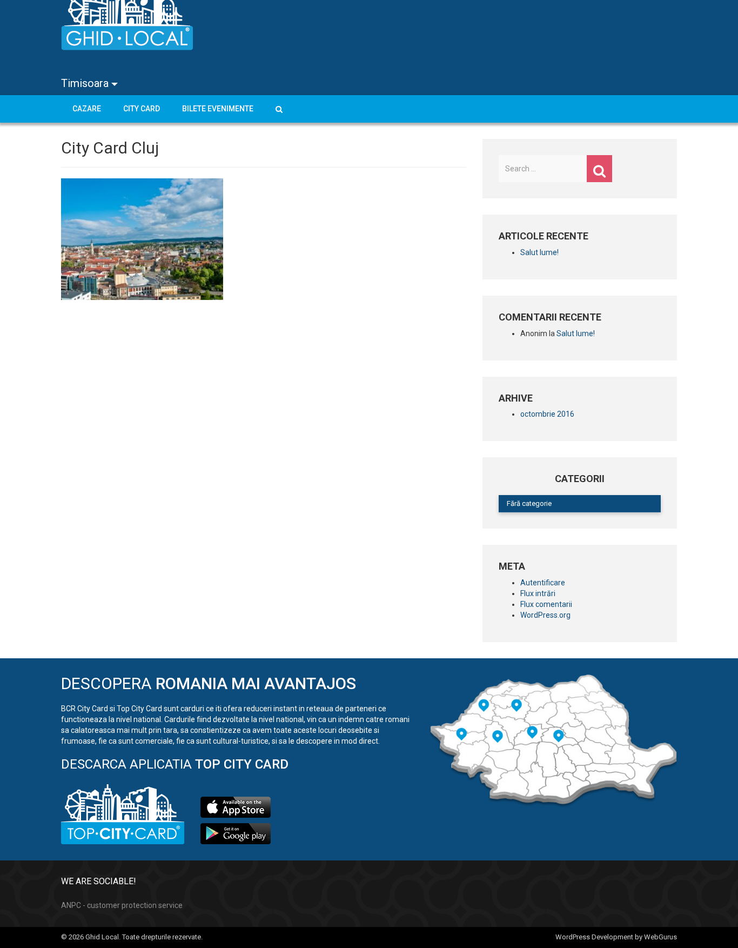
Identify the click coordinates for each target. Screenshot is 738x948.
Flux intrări (537, 593)
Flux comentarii (546, 604)
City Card (141, 108)
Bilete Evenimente (217, 108)
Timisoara (86, 83)
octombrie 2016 (547, 414)
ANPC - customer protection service (122, 905)
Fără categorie (529, 503)
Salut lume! (539, 252)
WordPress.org (545, 615)
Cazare (86, 108)
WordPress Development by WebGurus (616, 937)
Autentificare (542, 582)
